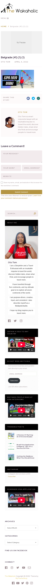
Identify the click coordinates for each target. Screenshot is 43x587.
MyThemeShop (21, 578)
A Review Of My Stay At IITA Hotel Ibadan (25, 436)
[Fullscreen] (32, 350)
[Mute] (29, 350)
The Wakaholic (10, 576)
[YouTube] (24, 567)
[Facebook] (6, 567)
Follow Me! (12, 476)
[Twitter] (18, 567)
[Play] (11, 350)
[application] (21, 344)
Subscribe (14, 381)
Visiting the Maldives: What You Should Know (25, 457)
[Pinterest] (27, 583)
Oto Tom (5, 62)
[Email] (29, 567)
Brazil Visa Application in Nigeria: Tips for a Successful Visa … (25, 446)
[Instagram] (12, 567)
